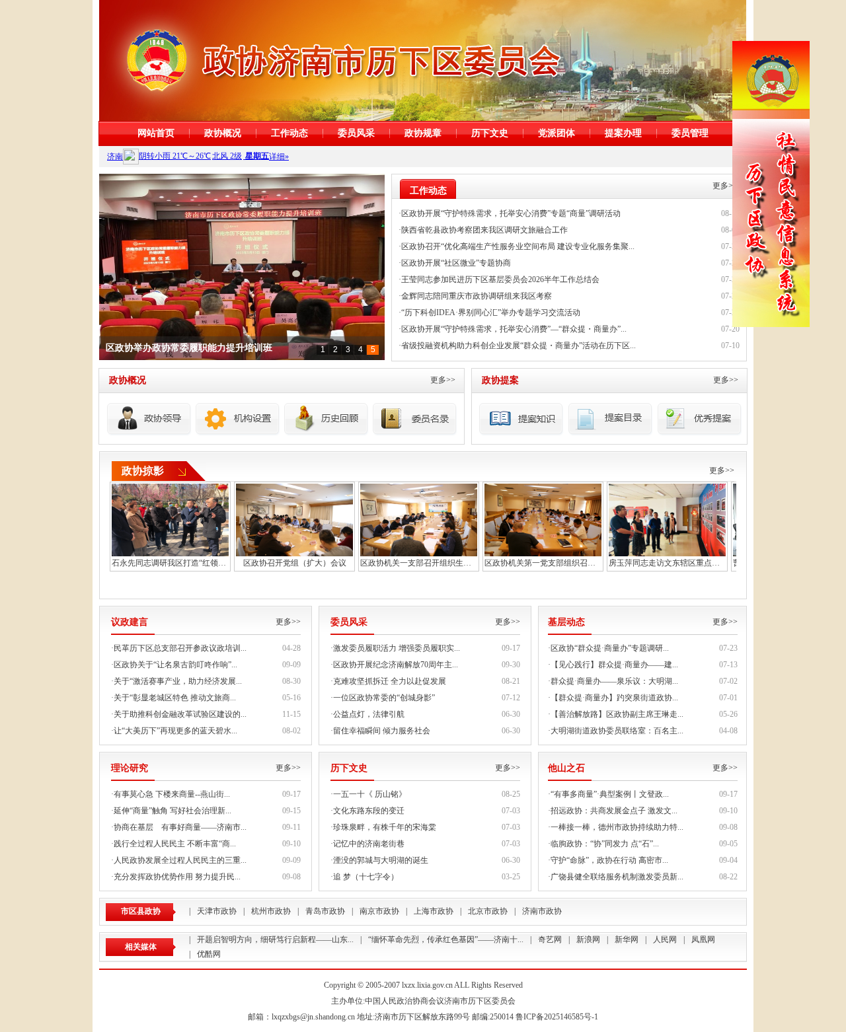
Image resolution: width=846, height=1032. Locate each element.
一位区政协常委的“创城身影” (384, 697)
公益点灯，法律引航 (368, 714)
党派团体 (556, 133)
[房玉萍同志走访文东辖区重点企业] (667, 518)
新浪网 (588, 939)
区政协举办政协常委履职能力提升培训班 (189, 348)
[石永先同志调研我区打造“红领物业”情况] (170, 518)
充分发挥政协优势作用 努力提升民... (177, 876)
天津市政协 (217, 911)
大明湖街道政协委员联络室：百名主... (617, 730)
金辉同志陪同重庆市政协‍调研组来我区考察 (476, 296)
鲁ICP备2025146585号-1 (557, 1016)
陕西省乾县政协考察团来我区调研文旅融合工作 (484, 230)
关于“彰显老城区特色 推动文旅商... (175, 697)
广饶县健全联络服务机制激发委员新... (617, 876)
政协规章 (423, 133)
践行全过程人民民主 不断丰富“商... (175, 843)
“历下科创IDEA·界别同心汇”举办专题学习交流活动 (490, 312)
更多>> (725, 185)
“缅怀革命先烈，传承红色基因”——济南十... (445, 939)
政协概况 (222, 133)
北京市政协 (488, 911)
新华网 (626, 939)
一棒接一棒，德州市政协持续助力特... (617, 827)
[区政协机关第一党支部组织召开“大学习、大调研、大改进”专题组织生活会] (542, 518)
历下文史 (489, 133)
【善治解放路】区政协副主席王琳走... (617, 714)
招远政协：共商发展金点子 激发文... (614, 810)
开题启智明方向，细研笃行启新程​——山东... (275, 939)
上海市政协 (433, 911)
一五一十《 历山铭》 (369, 794)
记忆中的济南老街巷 (368, 843)
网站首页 (155, 133)
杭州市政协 (271, 911)
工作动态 (289, 133)
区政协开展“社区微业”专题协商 (456, 263)
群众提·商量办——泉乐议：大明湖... (614, 681)
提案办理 (623, 133)
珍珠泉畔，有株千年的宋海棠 (384, 827)
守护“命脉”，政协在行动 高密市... (609, 860)
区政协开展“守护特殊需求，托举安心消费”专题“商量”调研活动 (511, 213)
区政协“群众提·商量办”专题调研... (610, 648)
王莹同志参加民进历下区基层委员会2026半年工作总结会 (500, 279)
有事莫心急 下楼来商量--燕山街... (172, 794)
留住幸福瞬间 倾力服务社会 (381, 730)
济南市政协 (542, 911)
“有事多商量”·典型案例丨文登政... (610, 794)
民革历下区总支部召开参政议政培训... (180, 648)
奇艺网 (550, 939)
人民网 (665, 939)
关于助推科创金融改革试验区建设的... (180, 714)
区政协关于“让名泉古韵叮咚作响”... (175, 664)
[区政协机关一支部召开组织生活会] (418, 518)
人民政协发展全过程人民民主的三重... (180, 860)
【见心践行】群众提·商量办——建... (614, 664)
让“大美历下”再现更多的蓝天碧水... (175, 730)
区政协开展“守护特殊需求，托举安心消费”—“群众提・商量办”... (514, 329)
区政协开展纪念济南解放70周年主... (395, 664)
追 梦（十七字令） (366, 876)
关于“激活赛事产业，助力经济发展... (178, 681)
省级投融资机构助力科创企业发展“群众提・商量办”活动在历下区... (518, 345)
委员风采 (356, 133)
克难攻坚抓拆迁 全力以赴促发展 (389, 681)
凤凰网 (703, 939)
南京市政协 (379, 911)
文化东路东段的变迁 (368, 810)
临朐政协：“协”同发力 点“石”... (605, 843)
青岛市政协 (325, 911)
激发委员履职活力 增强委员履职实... (396, 648)
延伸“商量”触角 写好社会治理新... (172, 810)
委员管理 (690, 133)
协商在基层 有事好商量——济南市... (180, 827)
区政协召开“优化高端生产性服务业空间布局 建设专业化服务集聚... (517, 246)
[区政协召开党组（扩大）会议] (294, 518)
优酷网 (209, 954)
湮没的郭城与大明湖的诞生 (380, 860)
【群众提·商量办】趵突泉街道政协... (614, 697)
